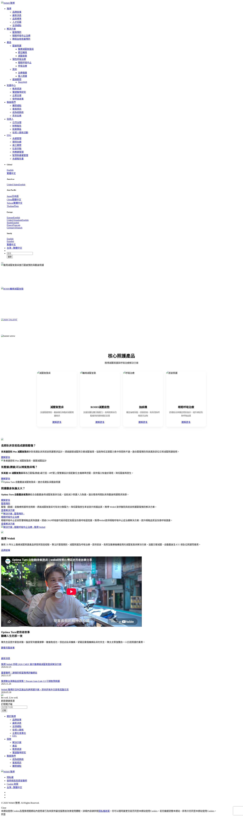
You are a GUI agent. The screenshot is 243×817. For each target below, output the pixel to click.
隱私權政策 (104, 811)
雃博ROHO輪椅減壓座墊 (26, 296)
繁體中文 (11, 173)
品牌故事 (5, 550)
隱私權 (10, 777)
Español (10, 241)
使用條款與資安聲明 (17, 780)
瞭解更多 (56, 422)
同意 (3, 814)
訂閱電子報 (6, 704)
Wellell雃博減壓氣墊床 (23, 273)
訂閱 (4, 711)
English (10, 170)
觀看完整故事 (8, 648)
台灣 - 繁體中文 (14, 787)
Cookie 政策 (12, 784)
